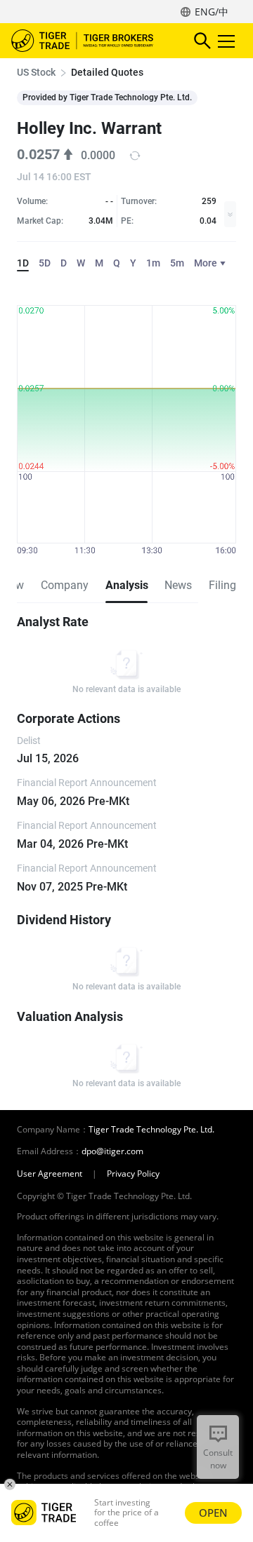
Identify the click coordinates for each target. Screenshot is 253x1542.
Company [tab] (65, 585)
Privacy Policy (133, 1173)
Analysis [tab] (126, 585)
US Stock (36, 72)
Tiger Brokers (92, 40)
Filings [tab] (225, 585)
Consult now (218, 1459)
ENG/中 (211, 11)
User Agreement (49, 1173)
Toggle (228, 41)
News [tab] (178, 585)
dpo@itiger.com (112, 1151)
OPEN (213, 1513)
